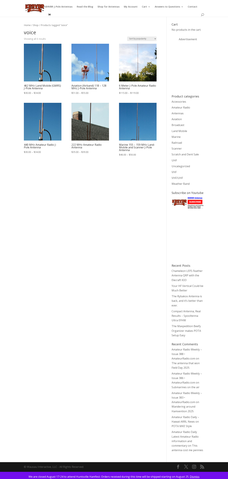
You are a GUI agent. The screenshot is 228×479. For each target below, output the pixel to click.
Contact (192, 7)
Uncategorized (181, 166)
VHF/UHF (177, 178)
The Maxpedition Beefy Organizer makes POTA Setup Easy (186, 330)
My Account (131, 7)
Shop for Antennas (108, 7)
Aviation (177, 119)
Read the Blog (85, 7)
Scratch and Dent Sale (185, 154)
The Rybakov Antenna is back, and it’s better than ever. (187, 300)
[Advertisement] (197, 67)
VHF (174, 172)
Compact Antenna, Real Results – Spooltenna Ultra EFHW (186, 315)
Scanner (177, 148)
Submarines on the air (185, 387)
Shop (36, 25)
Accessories (179, 101)
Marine (176, 137)
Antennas (178, 113)
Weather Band (181, 184)
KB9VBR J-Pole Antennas (58, 7)
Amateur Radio (181, 107)
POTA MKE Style (182, 426)
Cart (144, 7)
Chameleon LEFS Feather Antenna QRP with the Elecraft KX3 (187, 275)
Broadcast (178, 125)
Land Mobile (179, 131)
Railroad (177, 143)
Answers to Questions (167, 7)
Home (27, 25)
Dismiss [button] (194, 476)
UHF (174, 160)
